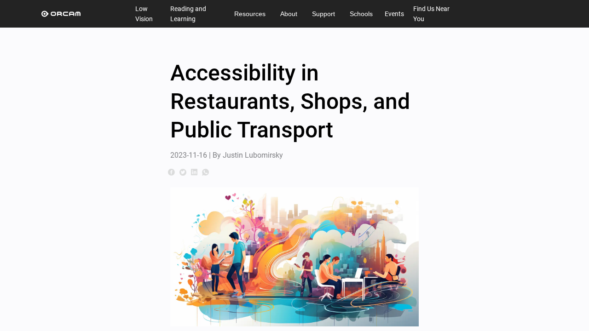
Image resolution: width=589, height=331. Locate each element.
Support (323, 13)
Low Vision (144, 14)
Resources (250, 13)
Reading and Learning (188, 14)
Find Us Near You (431, 14)
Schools (361, 13)
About (288, 13)
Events (394, 13)
